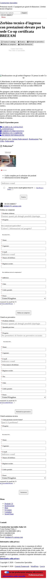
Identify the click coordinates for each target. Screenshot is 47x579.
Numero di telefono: (8, 258)
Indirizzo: (5, 278)
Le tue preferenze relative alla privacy (26, 572)
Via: (3, 376)
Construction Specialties (8, 3)
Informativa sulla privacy (10, 559)
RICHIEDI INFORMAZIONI (12, 135)
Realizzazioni (34, 139)
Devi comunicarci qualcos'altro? (11, 226)
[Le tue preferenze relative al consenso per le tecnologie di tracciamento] (36, 575)
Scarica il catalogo (9, 42)
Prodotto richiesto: (8, 213)
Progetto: (5, 220)
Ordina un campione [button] (7, 210)
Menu (3, 17)
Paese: (4, 296)
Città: (3, 284)
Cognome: (5, 246)
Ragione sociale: (7, 264)
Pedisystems (9, 141)
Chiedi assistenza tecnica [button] (9, 416)
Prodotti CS (9, 504)
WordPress (34, 566)
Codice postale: (6, 290)
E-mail (4, 252)
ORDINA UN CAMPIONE (12, 133)
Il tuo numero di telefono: (10, 365)
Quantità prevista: (7, 327)
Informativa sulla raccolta (14, 576)
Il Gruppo (8, 510)
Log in (42, 566)
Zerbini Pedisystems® (20, 139)
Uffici (2, 141)
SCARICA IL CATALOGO (12, 127)
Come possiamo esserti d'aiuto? (12, 420)
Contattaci (8, 512)
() (25, 188)
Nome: (4, 240)
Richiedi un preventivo (36, 42)
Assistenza (23, 492)
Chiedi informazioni (25, 44)
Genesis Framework (22, 566)
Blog (6, 508)
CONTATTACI (7, 129)
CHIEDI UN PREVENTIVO (13, 131)
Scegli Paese (9, 514)
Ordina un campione (9, 44)
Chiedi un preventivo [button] (7, 317)
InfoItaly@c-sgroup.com (12, 206)
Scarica (22, 42)
